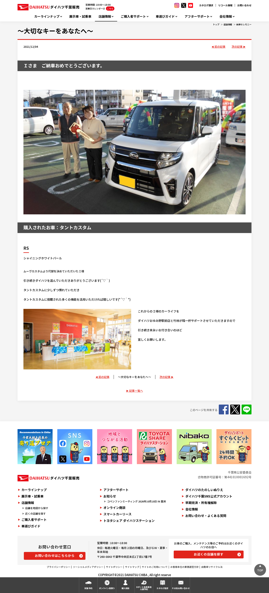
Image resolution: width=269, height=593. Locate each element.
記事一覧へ (136, 391)
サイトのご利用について (155, 566)
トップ (216, 24)
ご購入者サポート (133, 16)
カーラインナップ (46, 16)
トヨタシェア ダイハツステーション (129, 520)
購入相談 (125, 588)
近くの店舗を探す (35, 513)
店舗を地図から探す (36, 508)
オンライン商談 (114, 507)
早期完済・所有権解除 (201, 502)
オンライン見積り (107, 588)
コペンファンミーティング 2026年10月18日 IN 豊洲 (136, 501)
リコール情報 (225, 5)
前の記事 (219, 46)
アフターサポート (197, 16)
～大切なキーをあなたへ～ (55, 31)
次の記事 (237, 46)
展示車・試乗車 (80, 16)
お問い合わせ (244, 5)
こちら (110, 8)
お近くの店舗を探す (209, 554)
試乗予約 (88, 588)
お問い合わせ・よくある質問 (205, 515)
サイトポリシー (114, 566)
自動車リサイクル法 (212, 566)
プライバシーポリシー (58, 566)
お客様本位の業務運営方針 (184, 566)
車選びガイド (165, 16)
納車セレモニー (243, 24)
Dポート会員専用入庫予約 (143, 588)
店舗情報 (104, 16)
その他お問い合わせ (181, 588)
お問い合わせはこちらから (55, 555)
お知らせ (109, 496)
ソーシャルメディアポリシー (88, 566)
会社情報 (225, 16)
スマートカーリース (117, 514)
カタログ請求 (206, 5)
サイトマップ (132, 566)
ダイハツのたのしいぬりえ (204, 489)
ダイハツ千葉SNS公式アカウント (208, 496)
